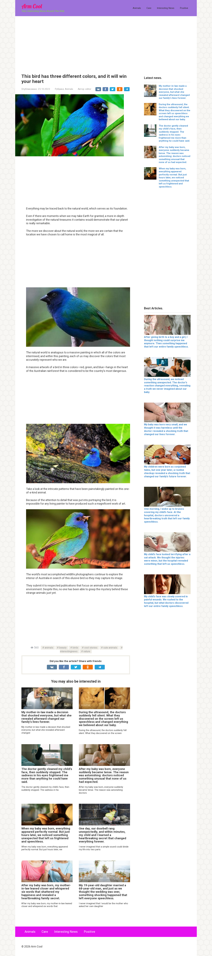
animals (49, 647)
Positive (184, 8)
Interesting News (165, 8)
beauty (63, 647)
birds (75, 647)
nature (86, 651)
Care (149, 8)
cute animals (110, 647)
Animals (137, 8)
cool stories (90, 647)
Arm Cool (32, 6)
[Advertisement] (106, 42)
